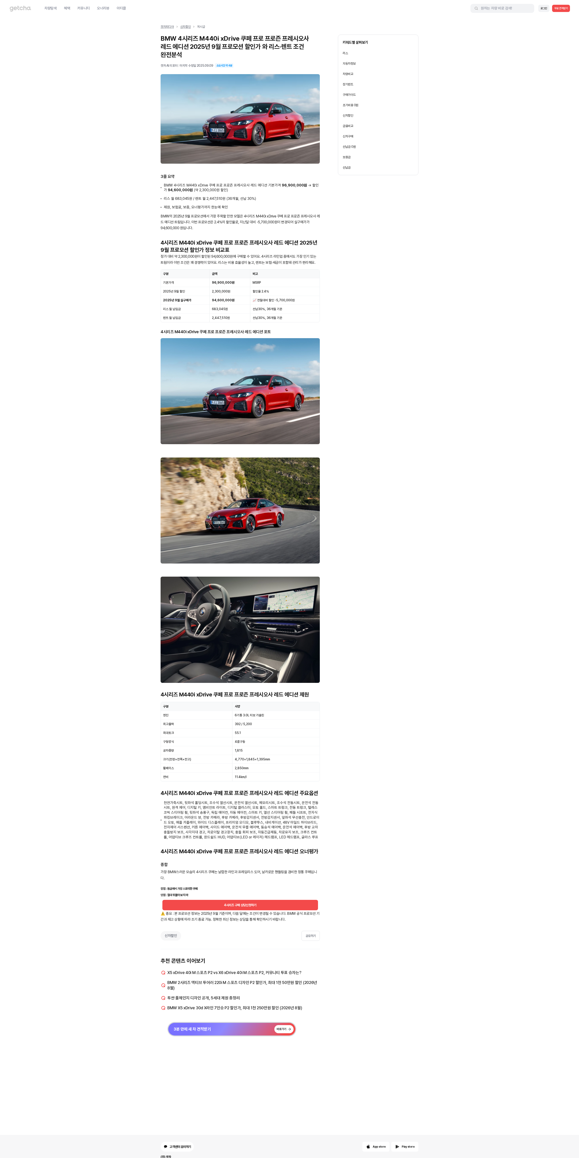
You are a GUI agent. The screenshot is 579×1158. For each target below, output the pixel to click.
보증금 (347, 157)
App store (379, 1146)
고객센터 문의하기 (180, 1147)
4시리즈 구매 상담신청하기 (240, 905)
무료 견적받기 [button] (561, 8)
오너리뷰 (103, 8)
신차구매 (348, 136)
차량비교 (348, 74)
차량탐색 (50, 8)
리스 (345, 53)
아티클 (121, 8)
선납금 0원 (349, 147)
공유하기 (311, 936)
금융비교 (348, 126)
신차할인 (185, 26)
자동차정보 (349, 63)
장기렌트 (348, 84)
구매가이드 (349, 95)
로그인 (544, 8)
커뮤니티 (83, 8)
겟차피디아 (167, 26)
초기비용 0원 (350, 105)
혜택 (67, 8)
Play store (408, 1146)
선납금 (347, 167)
